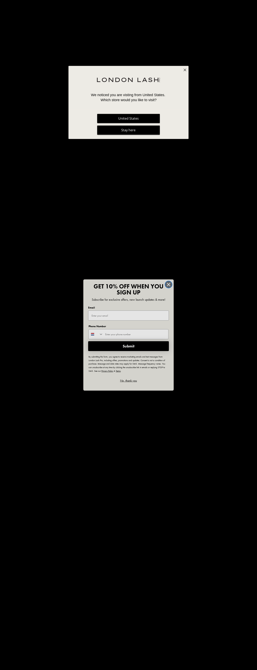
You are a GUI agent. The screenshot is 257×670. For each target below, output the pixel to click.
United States (128, 118)
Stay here (128, 130)
